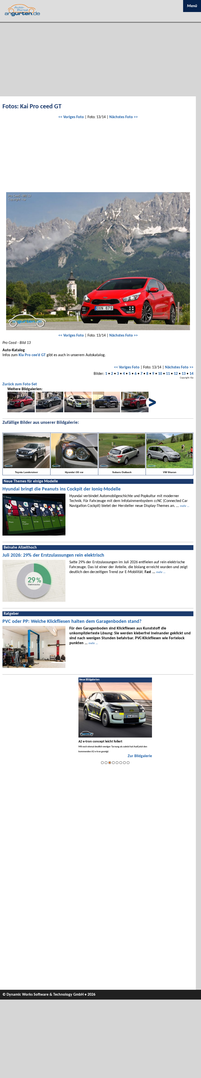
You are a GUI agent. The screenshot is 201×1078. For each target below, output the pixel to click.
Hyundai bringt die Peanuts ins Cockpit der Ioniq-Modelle (61, 489)
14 (191, 374)
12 (176, 374)
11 (168, 374)
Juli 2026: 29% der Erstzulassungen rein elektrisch (53, 555)
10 (160, 374)
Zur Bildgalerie (140, 756)
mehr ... (184, 506)
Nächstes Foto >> (123, 117)
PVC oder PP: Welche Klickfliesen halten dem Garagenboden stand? (71, 621)
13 (184, 374)
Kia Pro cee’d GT (32, 355)
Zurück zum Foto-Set (19, 384)
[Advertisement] (100, 59)
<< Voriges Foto (71, 117)
